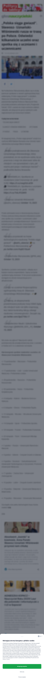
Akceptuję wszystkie (22, 666)
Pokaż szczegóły (22, 677)
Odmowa (22, 671)
